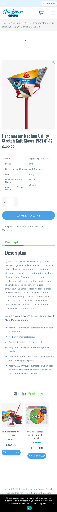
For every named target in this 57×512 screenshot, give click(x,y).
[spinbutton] (10, 202)
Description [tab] (14, 242)
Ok (29, 508)
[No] (53, 503)
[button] (53, 62)
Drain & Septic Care (20, 23)
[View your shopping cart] (41, 13)
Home (5, 23)
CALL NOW (50, 3)
